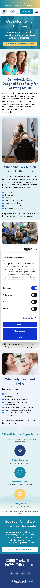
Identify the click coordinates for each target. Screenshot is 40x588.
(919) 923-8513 (28, 5)
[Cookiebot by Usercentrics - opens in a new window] (23, 249)
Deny (20, 337)
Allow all (20, 325)
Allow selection (20, 331)
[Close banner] (36, 249)
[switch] (34, 295)
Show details (28, 318)
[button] (36, 12)
